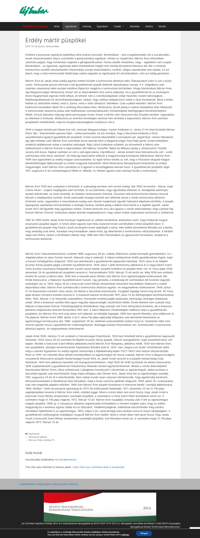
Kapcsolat (44, 484)
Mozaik (162, 26)
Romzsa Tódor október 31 (41, 440)
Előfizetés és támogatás (35, 26)
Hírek (56, 26)
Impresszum (60, 484)
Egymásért (102, 26)
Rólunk (74, 484)
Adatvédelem (27, 484)
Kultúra (149, 26)
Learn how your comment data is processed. (98, 467)
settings (125, 534)
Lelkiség (86, 26)
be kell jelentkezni (65, 459)
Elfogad (144, 533)
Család (117, 26)
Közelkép (135, 26)
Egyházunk (71, 26)
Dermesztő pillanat (38, 437)
